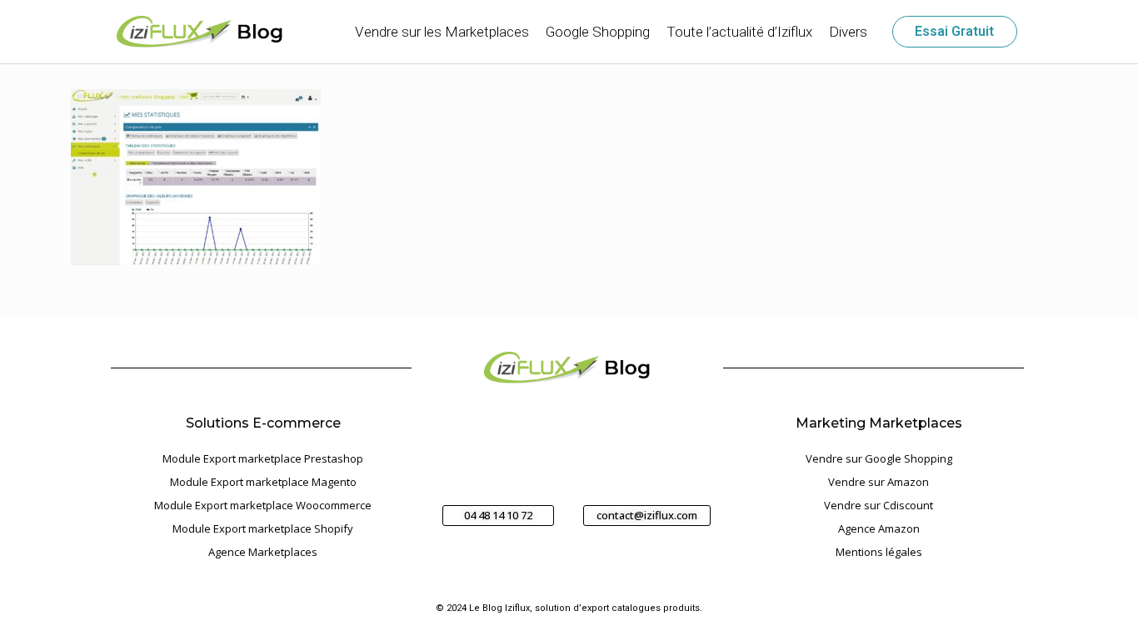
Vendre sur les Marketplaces (442, 31)
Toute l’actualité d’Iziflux (739, 31)
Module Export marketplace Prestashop (262, 458)
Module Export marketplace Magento (263, 481)
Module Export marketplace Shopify (262, 528)
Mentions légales (879, 551)
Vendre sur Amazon (878, 481)
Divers (848, 31)
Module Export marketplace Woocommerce (263, 505)
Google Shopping (598, 31)
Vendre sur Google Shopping (879, 458)
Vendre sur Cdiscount (878, 505)
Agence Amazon (879, 528)
